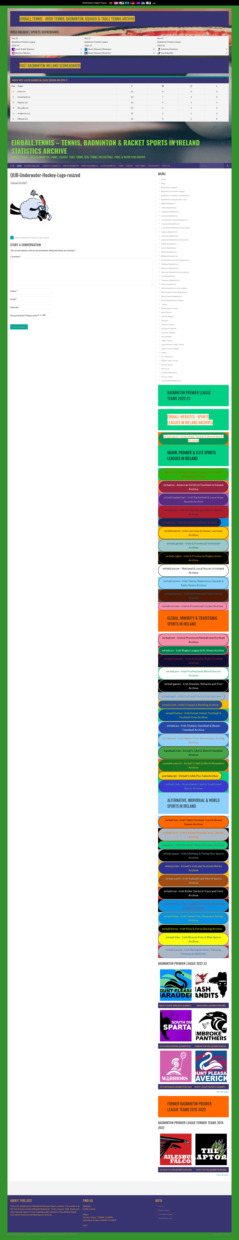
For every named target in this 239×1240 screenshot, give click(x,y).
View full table (222, 124)
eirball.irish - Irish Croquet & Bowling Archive (190, 704)
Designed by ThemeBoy (222, 1234)
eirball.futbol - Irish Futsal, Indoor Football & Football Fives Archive (193, 715)
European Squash (168, 328)
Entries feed (164, 1210)
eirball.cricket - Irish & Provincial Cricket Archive (192, 606)
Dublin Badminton (169, 244)
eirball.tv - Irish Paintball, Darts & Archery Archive (193, 845)
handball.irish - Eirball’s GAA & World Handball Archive (193, 752)
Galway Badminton (169, 232)
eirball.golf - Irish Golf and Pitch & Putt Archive (191, 696)
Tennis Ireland (167, 316)
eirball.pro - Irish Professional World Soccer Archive (193, 673)
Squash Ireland (167, 324)
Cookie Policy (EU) (169, 372)
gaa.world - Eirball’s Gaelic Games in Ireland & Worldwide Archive (193, 474)
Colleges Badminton (170, 211)
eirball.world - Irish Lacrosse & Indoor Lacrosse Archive (193, 533)
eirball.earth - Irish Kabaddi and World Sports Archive (193, 880)
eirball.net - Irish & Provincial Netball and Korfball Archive (193, 640)
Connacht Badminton (51, 165)
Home (12, 165)
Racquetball (166, 336)
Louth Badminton (168, 248)
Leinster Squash (168, 332)
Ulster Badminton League (172, 300)
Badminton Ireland (32, 165)
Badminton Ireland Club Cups (174, 199)
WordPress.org (165, 1218)
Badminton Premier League (173, 191)
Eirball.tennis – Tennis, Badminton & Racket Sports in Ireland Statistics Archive (105, 147)
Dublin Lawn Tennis (169, 308)
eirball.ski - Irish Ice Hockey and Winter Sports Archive (193, 512)
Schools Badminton (169, 216)
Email (13, 299)
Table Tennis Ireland (170, 348)
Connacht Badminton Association (175, 227)
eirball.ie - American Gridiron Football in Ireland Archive (193, 487)
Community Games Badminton (174, 220)
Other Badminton (168, 207)
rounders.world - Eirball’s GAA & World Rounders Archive (193, 765)
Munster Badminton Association (175, 272)
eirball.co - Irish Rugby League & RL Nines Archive (193, 650)
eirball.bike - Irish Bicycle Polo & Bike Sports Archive (193, 939)
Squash (129, 165)
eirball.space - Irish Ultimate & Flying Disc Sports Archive (193, 855)
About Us (166, 165)
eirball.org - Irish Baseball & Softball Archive (189, 522)
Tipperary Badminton (170, 280)
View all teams (222, 1092)
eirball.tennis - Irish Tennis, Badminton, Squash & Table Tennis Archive (193, 583)
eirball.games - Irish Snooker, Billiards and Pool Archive (193, 686)
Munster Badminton (89, 165)
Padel (163, 352)
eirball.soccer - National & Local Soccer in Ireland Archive (193, 570)
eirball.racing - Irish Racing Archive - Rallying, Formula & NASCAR (193, 951)
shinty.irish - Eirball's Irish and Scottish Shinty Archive (193, 868)
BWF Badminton (168, 203)
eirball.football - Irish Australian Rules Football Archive (193, 660)
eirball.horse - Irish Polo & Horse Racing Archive (192, 928)
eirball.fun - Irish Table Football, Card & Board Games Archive (193, 822)
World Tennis (167, 364)
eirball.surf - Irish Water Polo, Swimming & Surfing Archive (193, 740)
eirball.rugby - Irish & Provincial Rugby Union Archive (193, 558)
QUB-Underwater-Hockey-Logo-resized (30, 237)
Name (13, 291)
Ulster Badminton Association (174, 288)
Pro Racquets (153, 165)
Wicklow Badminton (169, 264)
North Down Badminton (171, 296)
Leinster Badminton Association (175, 240)
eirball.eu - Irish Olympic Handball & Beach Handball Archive (193, 727)
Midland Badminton (169, 256)
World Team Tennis (169, 360)
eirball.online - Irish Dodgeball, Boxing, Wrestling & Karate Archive (193, 905)
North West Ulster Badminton (174, 292)
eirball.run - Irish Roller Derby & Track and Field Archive (193, 893)
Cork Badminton (168, 276)
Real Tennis (166, 312)
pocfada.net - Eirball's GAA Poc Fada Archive (190, 775)
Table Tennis (140, 165)
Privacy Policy (167, 377)
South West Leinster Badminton (175, 260)
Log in (161, 1206)
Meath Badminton (169, 252)
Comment (15, 256)
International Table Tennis (172, 344)
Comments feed (165, 1214)
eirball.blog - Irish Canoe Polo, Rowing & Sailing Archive (193, 918)
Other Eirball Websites (171, 381)
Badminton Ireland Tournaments (175, 195)
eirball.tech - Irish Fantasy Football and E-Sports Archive (193, 834)
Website (14, 307)
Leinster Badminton (71, 165)
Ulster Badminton (108, 165)
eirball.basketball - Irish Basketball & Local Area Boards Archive (193, 499)
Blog (19, 165)
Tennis (120, 165)
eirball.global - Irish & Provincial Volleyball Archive (193, 545)
